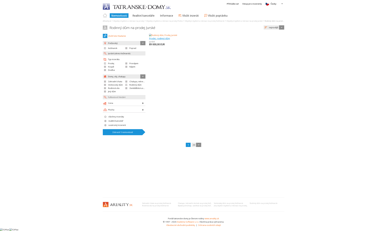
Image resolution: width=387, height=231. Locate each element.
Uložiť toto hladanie (117, 36)
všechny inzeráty (116, 116)
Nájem (132, 66)
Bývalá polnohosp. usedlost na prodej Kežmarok (197, 206)
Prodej (111, 63)
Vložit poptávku (218, 15)
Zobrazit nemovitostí (122, 132)
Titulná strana (105, 15)
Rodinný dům (135, 84)
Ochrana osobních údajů (209, 225)
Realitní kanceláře (143, 15)
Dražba (111, 70)
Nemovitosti (119, 15)
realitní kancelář (115, 120)
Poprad (132, 48)
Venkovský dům (115, 84)
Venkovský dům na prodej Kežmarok (228, 203)
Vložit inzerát (190, 15)
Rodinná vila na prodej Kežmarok (155, 206)
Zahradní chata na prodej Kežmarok (156, 203)
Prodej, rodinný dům (159, 38)
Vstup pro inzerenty (252, 3)
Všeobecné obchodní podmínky (180, 225)
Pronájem (133, 63)
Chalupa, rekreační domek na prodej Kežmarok (197, 203)
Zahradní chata (115, 81)
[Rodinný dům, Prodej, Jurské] (163, 35)
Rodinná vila (113, 88)
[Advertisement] (193, 172)
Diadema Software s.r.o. (188, 221)
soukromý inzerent (117, 125)
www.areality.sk (212, 218)
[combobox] (274, 27)
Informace (166, 15)
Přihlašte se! (233, 3)
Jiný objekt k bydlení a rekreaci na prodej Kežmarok (234, 206)
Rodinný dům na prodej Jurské (132, 27)
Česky (273, 3)
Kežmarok (112, 48)
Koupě (111, 66)
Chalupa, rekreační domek (141, 81)
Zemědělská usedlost (139, 88)
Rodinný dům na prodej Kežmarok (263, 203)
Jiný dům (112, 91)
